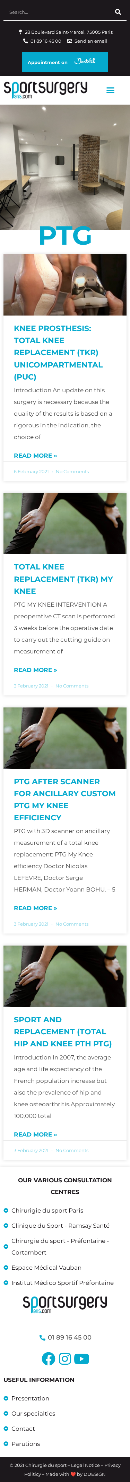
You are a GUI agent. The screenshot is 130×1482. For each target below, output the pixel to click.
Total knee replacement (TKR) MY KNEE (63, 579)
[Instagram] (65, 1359)
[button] (110, 90)
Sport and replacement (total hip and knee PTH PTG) (63, 1031)
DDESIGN (95, 1474)
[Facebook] (48, 1359)
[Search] (118, 11)
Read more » (35, 455)
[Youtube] (81, 1359)
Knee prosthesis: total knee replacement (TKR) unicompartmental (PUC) (58, 353)
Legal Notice (85, 1465)
